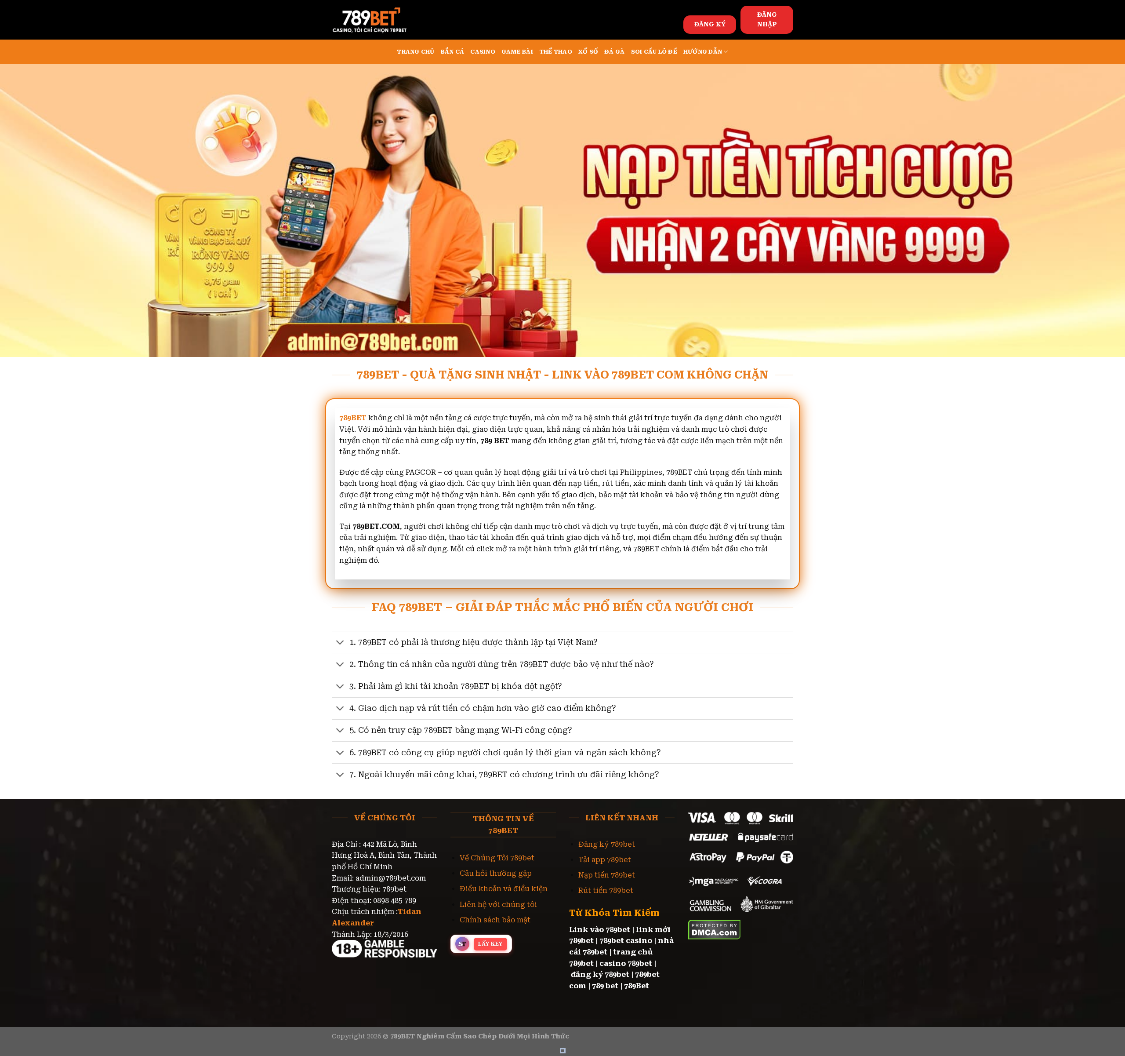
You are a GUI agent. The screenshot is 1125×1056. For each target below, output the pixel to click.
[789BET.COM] (376, 20)
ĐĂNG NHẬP (767, 19)
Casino (482, 51)
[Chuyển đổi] (340, 643)
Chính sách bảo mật (495, 920)
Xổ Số (588, 51)
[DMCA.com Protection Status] (714, 929)
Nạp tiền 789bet (606, 875)
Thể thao (555, 51)
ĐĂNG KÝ (710, 24)
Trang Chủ (415, 51)
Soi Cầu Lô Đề (654, 51)
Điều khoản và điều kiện (504, 889)
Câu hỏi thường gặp (496, 873)
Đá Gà (614, 51)
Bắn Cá (453, 51)
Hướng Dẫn (702, 51)
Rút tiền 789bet (605, 890)
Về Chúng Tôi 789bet (497, 858)
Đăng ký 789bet (606, 844)
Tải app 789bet (604, 860)
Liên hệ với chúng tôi (498, 904)
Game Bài (517, 51)
